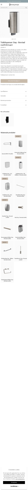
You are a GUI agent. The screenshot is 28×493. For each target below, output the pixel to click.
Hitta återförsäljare (13, 81)
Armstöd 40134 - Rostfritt (7, 153)
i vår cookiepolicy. (19, 479)
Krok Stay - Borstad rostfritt (21, 217)
